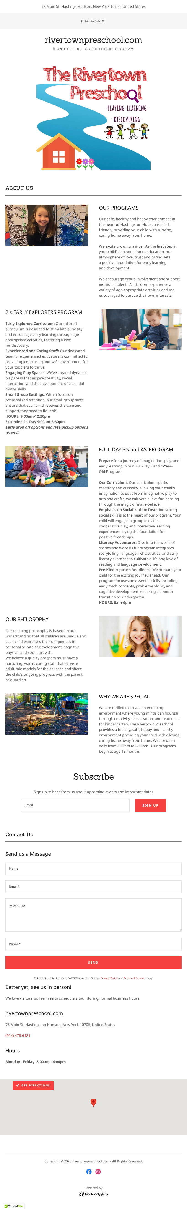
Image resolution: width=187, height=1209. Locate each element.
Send (93, 962)
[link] (93, 41)
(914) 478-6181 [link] (93, 20)
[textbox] (75, 805)
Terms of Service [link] (134, 978)
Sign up (150, 805)
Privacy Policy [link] (109, 978)
